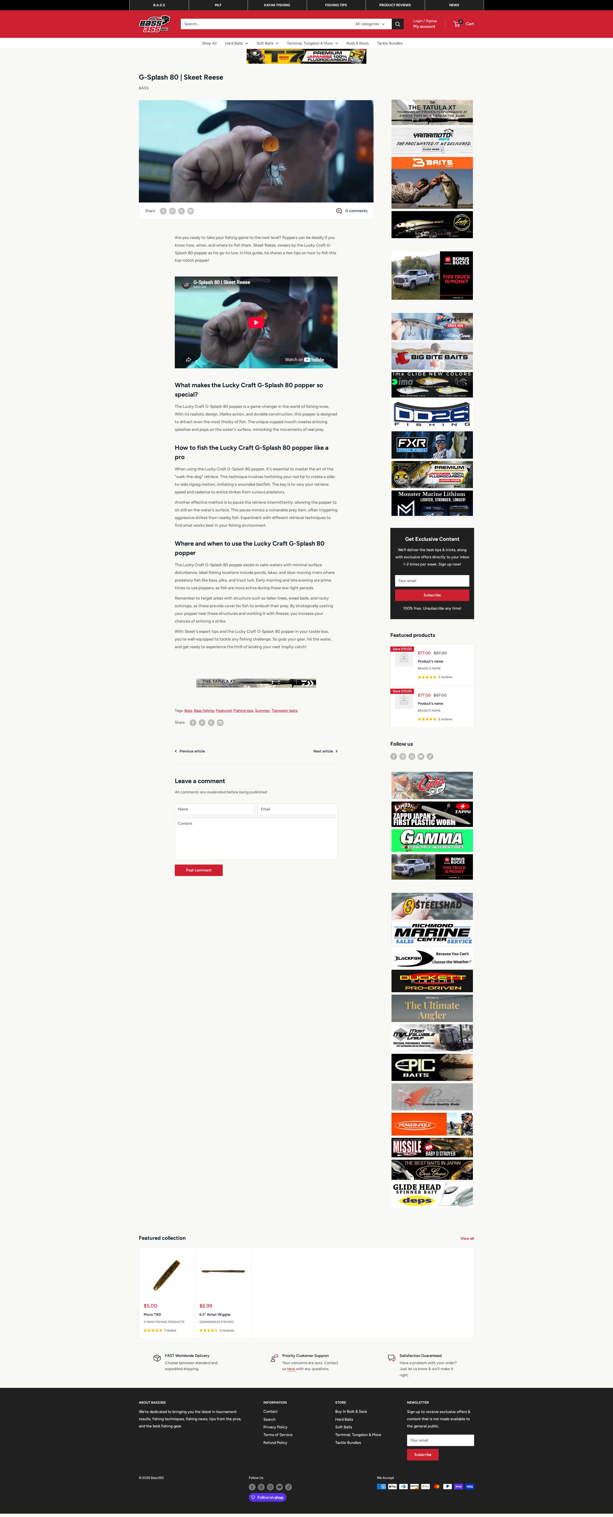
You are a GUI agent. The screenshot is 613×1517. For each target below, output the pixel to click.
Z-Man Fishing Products (164, 1325)
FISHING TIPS (336, 5)
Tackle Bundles (390, 43)
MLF (218, 5)
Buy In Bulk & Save (351, 1415)
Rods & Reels (357, 43)
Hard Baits (234, 43)
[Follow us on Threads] (402, 759)
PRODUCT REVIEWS (395, 5)
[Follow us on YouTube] (421, 759)
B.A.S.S (159, 5)
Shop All (209, 43)
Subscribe (432, 598)
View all (467, 1242)
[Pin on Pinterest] (172, 210)
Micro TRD (152, 1318)
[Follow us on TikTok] (430, 759)
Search (269, 1422)
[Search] (398, 24)
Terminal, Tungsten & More (310, 43)
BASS (144, 88)
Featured (224, 710)
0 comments (356, 210)
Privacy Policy (275, 1430)
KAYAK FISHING (277, 5)
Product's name (430, 664)
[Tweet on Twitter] (181, 210)
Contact (270, 1415)
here (291, 1372)
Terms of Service (278, 1438)
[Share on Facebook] (163, 210)
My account (424, 26)
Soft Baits (264, 43)
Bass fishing (204, 710)
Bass (188, 710)
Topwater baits (284, 710)
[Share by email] (190, 210)
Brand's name (429, 672)
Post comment (198, 870)
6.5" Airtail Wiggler (215, 1318)
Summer (262, 710)
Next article (323, 751)
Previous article (192, 751)
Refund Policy (275, 1445)
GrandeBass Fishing (216, 1325)
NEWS (454, 5)
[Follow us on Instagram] (412, 759)
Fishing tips (243, 710)
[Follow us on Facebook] (393, 759)
